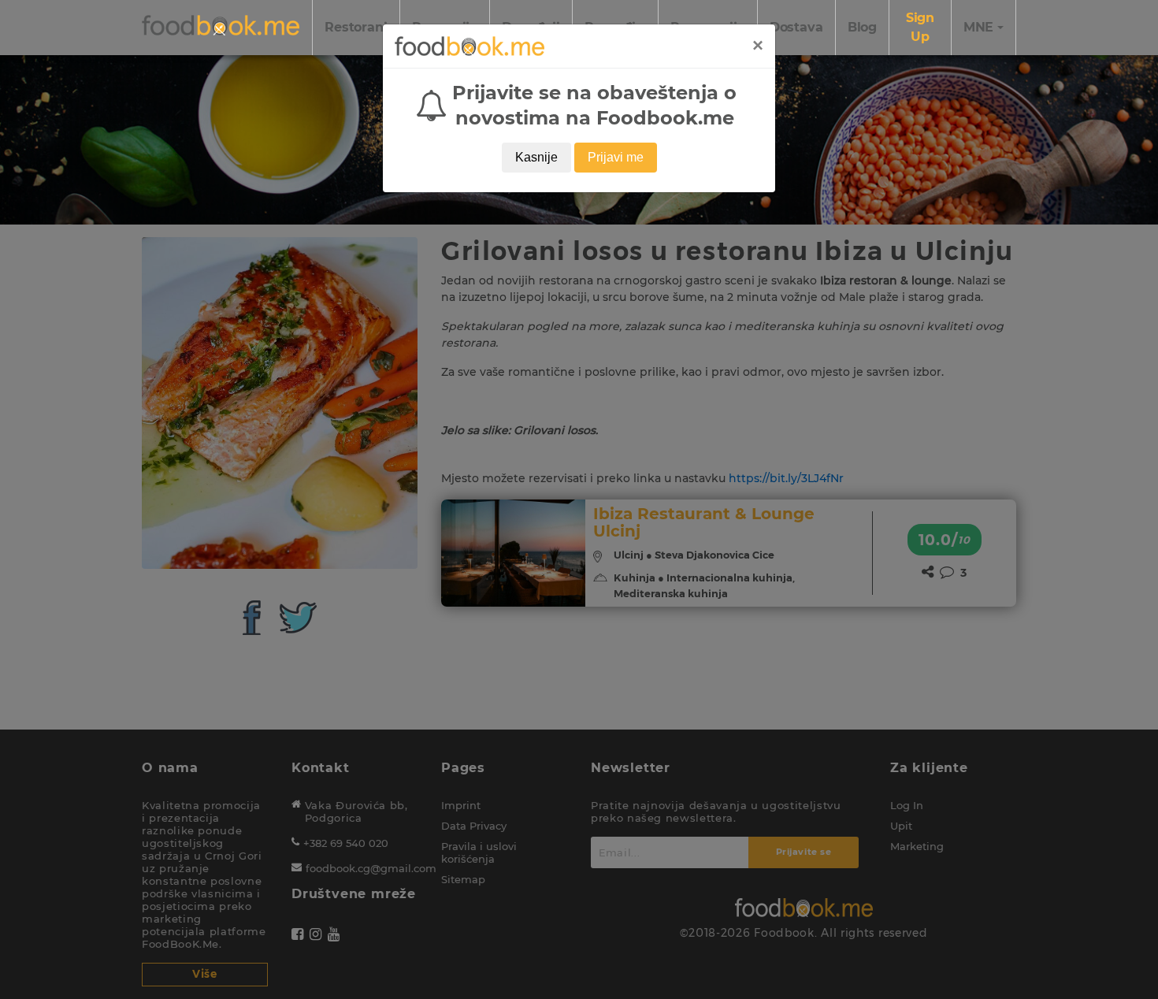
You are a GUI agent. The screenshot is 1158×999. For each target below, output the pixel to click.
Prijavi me (616, 157)
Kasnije (536, 157)
